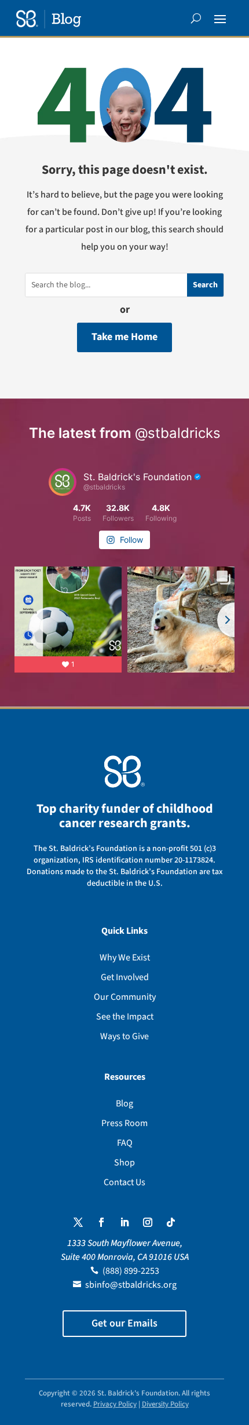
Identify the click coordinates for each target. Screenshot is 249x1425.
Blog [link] (124, 1103)
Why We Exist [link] (125, 957)
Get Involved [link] (125, 977)
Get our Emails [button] (124, 1323)
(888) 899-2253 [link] (130, 1271)
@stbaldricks (178, 433)
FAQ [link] (125, 1143)
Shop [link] (124, 1162)
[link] (48, 19)
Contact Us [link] (124, 1182)
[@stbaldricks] (62, 482)
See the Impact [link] (124, 1016)
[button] (220, 18)
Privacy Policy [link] (115, 1404)
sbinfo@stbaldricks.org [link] (131, 1284)
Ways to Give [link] (124, 1036)
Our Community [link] (125, 997)
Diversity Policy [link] (165, 1404)
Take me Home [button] (124, 337)
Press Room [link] (124, 1123)
